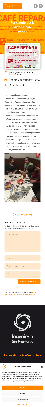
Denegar (22, 394)
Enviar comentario (29, 281)
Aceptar (22, 388)
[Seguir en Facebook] (36, 6)
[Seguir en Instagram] (41, 6)
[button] (42, 367)
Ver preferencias (22, 399)
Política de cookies (21, 404)
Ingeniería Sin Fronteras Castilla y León (22, 73)
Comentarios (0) (16, 85)
